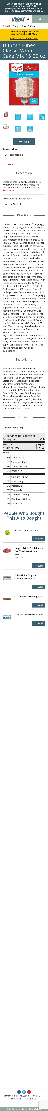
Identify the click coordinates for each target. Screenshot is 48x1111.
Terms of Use (31, 1099)
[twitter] (24, 1092)
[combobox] (24, 155)
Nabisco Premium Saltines (28, 614)
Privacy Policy (17, 1099)
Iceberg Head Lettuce (26, 530)
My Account (9, 1096)
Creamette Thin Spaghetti (28, 596)
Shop (16, 26)
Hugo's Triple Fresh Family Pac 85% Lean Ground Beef (28, 551)
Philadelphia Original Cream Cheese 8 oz (25, 577)
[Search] (28, 18)
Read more (8, 190)
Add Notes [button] (8, 164)
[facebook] (19, 1092)
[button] (6, 114)
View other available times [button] (24, 38)
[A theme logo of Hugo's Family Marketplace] (18, 18)
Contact (37, 1096)
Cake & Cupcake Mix (33, 26)
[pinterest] (29, 1092)
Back (7, 26)
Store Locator (24, 1096)
